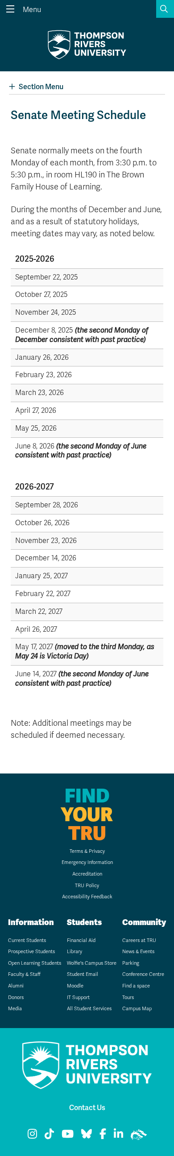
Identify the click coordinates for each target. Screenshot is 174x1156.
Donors (16, 997)
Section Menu (41, 86)
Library (74, 951)
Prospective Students (31, 951)
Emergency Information (87, 862)
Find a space (136, 986)
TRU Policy (87, 886)
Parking (130, 963)
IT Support (78, 997)
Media (15, 1009)
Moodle (75, 986)
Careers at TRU (139, 940)
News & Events (138, 951)
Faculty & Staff (24, 974)
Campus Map (137, 1009)
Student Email (82, 974)
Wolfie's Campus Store (91, 963)
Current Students (27, 940)
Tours (128, 997)
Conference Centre (143, 974)
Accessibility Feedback (87, 897)
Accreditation (87, 874)
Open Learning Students (34, 963)
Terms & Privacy (87, 851)
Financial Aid (81, 940)
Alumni (16, 986)
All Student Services (89, 1009)
